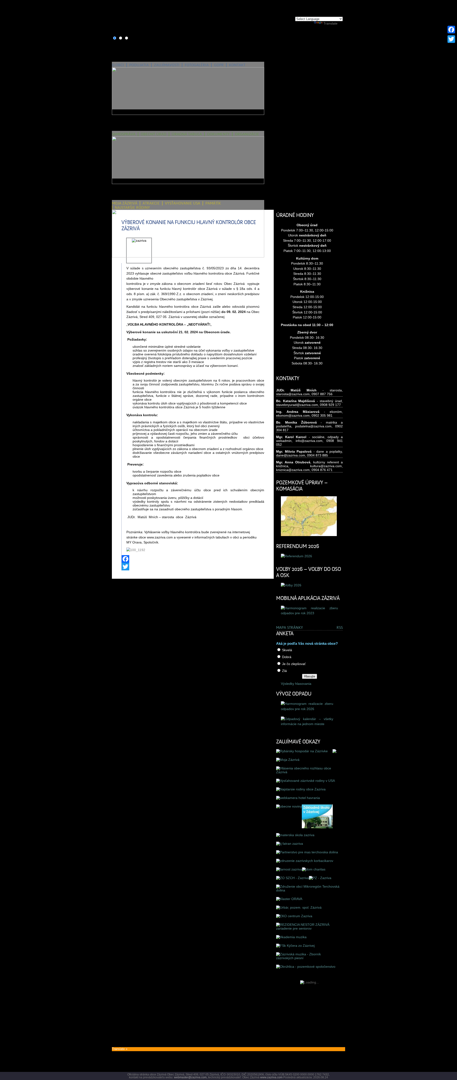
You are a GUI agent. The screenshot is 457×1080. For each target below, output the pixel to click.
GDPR (219, 65)
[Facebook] (193, 559)
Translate (330, 23)
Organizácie (247, 134)
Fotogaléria (197, 65)
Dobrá (286, 657)
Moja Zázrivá (124, 203)
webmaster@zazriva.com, (190, 1077)
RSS (340, 627)
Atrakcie (151, 203)
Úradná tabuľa (187, 134)
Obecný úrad (153, 134)
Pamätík (213, 203)
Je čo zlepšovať (294, 664)
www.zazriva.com (271, 1077)
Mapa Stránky (289, 627)
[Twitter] (193, 566)
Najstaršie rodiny (132, 207)
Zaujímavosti (166, 65)
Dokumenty (218, 134)
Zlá (284, 671)
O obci (118, 65)
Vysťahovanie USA (182, 203)
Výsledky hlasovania (296, 684)
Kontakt (237, 65)
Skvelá (287, 650)
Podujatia (139, 65)
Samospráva (123, 134)
